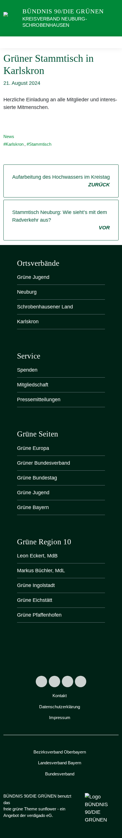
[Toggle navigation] (112, 42)
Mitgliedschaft (32, 385)
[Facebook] (41, 681)
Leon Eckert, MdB (37, 556)
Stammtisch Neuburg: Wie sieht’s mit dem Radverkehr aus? (61, 219)
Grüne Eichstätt (34, 600)
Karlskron (15, 144)
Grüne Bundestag (37, 478)
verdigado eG (39, 815)
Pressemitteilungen (38, 399)
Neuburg (27, 292)
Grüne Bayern (33, 507)
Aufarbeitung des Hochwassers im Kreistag (61, 181)
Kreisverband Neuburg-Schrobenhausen (54, 22)
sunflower (47, 808)
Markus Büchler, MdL (41, 570)
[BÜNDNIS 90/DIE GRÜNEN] (11, 18)
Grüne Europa (33, 448)
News (8, 136)
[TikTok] (67, 681)
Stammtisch (40, 144)
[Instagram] (54, 681)
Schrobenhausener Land (45, 307)
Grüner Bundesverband (43, 463)
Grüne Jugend (33, 277)
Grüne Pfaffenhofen (39, 615)
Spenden (27, 370)
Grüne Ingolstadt (36, 585)
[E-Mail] (80, 681)
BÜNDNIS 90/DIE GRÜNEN (63, 11)
